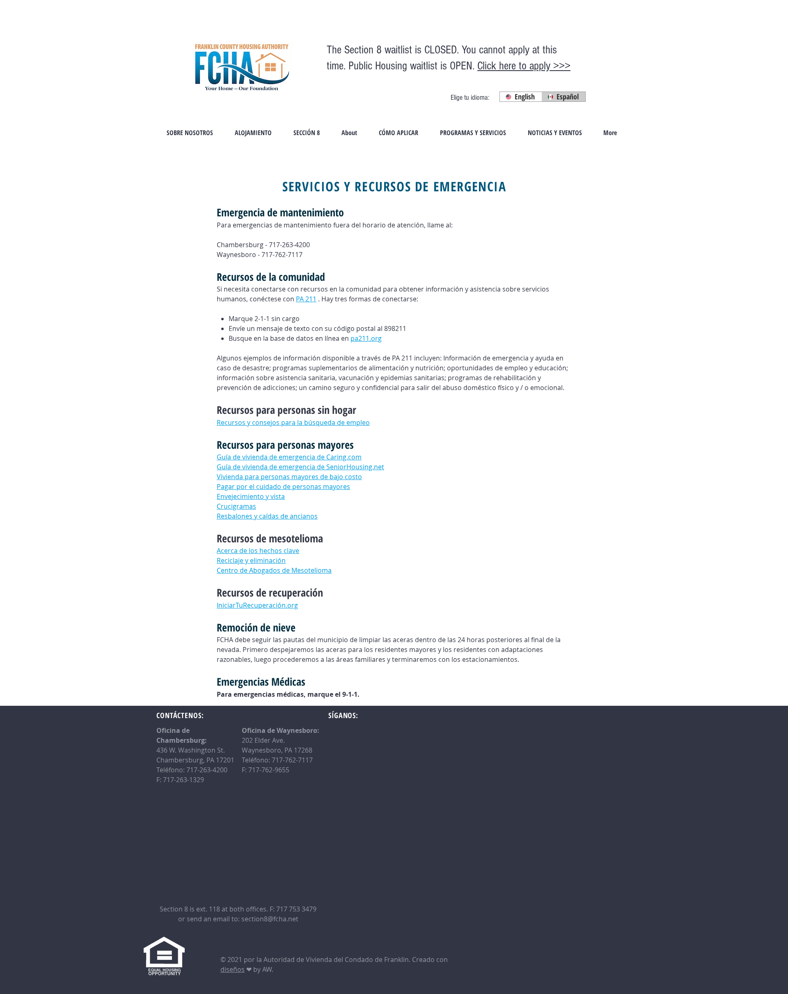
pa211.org (366, 338)
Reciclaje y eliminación (251, 560)
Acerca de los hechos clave (258, 550)
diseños (232, 969)
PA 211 (306, 298)
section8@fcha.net (269, 918)
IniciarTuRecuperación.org (257, 605)
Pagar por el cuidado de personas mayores (283, 486)
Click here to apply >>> (523, 66)
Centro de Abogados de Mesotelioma (274, 570)
